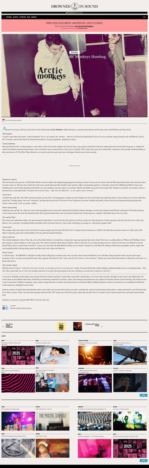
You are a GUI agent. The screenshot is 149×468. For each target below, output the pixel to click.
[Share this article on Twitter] (7, 308)
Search (144, 17)
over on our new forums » (84, 26)
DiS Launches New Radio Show (10, 409)
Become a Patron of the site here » (21, 308)
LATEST (3, 336)
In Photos (22, 17)
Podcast (34, 17)
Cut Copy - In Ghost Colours (121, 409)
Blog (28, 17)
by (9, 120)
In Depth (15, 17)
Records (9, 17)
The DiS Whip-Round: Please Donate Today (13, 436)
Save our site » (74, 12)
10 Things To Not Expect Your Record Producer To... (92, 409)
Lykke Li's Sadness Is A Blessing (122, 370)
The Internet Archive (82, 28)
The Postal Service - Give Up (44, 409)
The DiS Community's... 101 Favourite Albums (91, 436)
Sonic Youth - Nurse (41, 436)
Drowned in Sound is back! (43, 343)
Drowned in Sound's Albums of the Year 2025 (125, 436)
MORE (143, 395)
